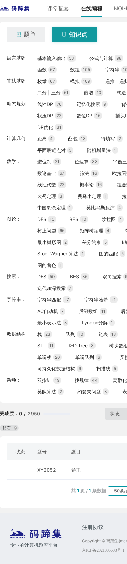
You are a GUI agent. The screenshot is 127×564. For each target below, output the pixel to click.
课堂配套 (58, 8)
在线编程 (91, 8)
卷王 (76, 470)
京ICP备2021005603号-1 (103, 550)
